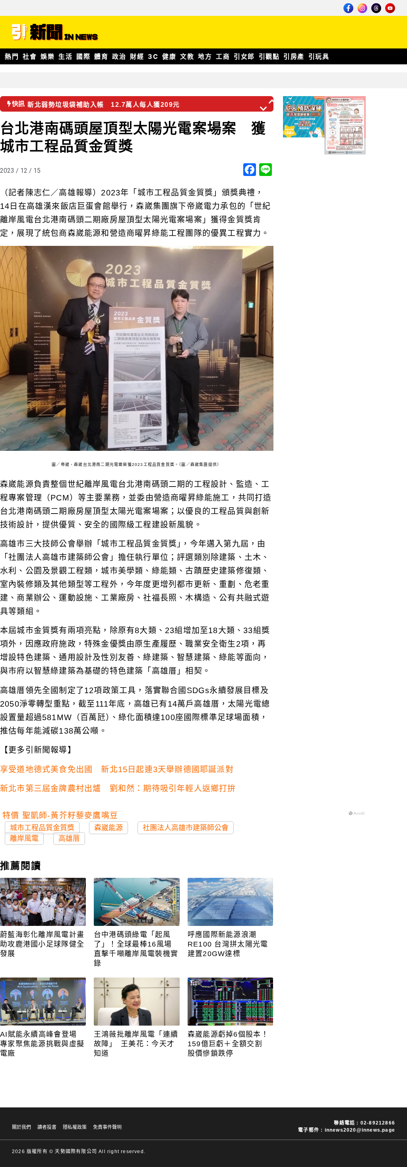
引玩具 (318, 56)
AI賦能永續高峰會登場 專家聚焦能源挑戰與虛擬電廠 (42, 1043)
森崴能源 (108, 828)
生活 (65, 56)
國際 (83, 56)
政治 (119, 56)
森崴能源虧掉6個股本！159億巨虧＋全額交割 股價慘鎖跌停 (229, 1043)
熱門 (12, 56)
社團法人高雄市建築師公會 (186, 828)
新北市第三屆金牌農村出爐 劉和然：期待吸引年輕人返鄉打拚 (118, 788)
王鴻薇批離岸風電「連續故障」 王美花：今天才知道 (136, 1043)
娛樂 (47, 56)
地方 (205, 56)
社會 (30, 56)
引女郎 (244, 56)
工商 (223, 56)
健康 (169, 56)
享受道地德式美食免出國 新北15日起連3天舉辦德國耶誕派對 (117, 769)
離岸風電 (24, 838)
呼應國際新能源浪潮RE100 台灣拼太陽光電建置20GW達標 (228, 944)
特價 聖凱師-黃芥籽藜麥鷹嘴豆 (60, 815)
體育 (101, 56)
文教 (187, 56)
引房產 (293, 56)
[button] (273, 101)
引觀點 (269, 56)
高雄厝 (69, 838)
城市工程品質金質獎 (42, 828)
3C (153, 56)
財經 (137, 56)
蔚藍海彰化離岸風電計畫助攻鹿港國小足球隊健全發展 (42, 944)
